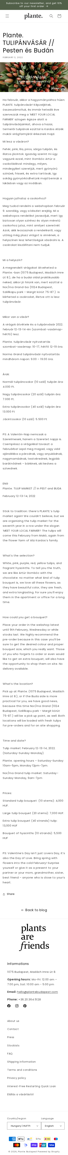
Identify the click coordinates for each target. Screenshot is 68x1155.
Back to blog (36, 910)
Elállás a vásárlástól (20, 1094)
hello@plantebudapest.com (37, 992)
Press (10, 1037)
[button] (7, 16)
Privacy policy (16, 1078)
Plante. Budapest (27, 1151)
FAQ (10, 1053)
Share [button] (11, 894)
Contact (13, 1029)
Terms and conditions (22, 1070)
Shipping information (21, 1062)
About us (13, 1021)
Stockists (13, 1045)
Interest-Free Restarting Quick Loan (31, 1086)
